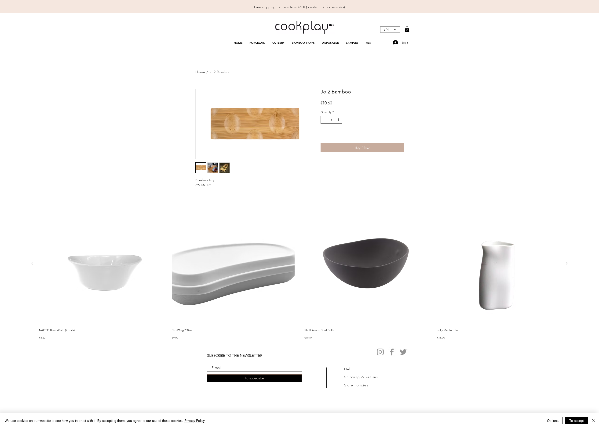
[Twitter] (403, 352)
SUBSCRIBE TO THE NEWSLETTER (234, 355)
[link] (407, 29)
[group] (299, 271)
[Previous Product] (32, 263)
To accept (576, 420)
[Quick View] (100, 263)
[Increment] (338, 119)
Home (200, 72)
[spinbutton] (331, 119)
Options (553, 420)
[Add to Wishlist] (399, 135)
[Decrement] (323, 119)
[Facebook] (391, 352)
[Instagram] (380, 352)
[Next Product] (567, 263)
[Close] (593, 420)
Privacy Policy (194, 420)
